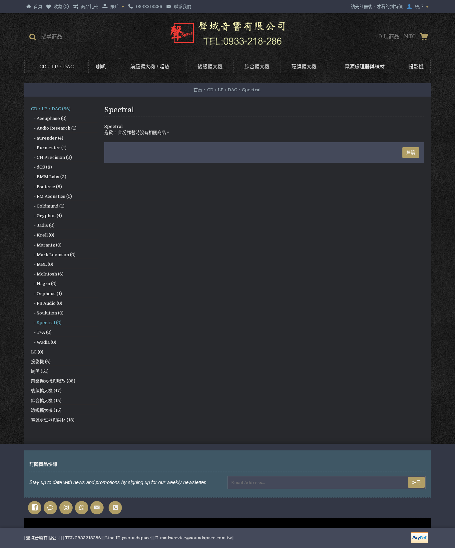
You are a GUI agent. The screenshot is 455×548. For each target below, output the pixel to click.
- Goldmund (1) (48, 206)
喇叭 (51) (40, 371)
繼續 (410, 152)
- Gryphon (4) (46, 215)
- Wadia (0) (43, 342)
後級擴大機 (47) (46, 390)
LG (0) (37, 351)
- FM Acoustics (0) (51, 196)
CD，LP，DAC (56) (51, 108)
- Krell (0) (42, 235)
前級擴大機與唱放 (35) (53, 380)
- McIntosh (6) (47, 274)
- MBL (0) (42, 264)
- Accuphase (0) (49, 118)
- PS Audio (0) (46, 303)
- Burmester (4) (49, 147)
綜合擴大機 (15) (46, 400)
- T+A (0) (41, 332)
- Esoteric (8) (46, 186)
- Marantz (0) (46, 245)
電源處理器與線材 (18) (53, 419)
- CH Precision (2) (51, 157)
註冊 (416, 482)
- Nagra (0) (44, 283)
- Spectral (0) (46, 322)
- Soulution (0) (47, 312)
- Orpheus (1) (46, 293)
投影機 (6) (41, 361)
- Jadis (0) (43, 225)
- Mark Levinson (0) (53, 254)
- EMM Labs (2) (48, 176)
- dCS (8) (41, 167)
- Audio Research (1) (54, 128)
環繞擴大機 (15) (46, 410)
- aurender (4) (47, 138)
